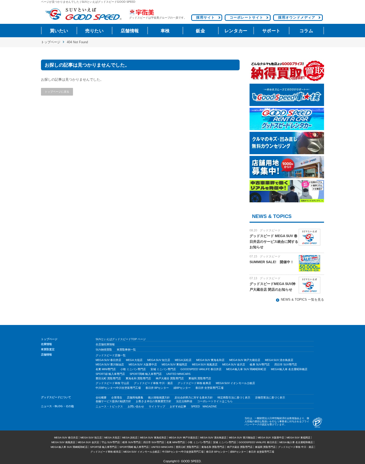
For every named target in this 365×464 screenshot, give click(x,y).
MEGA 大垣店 (134, 359)
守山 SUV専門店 (111, 442)
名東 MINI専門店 (106, 369)
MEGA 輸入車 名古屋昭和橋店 (289, 369)
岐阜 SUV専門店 (260, 364)
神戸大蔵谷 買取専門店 (170, 378)
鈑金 (200, 30)
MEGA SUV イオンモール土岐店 (235, 383)
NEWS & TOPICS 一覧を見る (302, 299)
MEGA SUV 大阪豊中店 (143, 364)
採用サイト (205, 17)
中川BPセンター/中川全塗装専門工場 (118, 387)
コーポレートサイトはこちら (215, 401)
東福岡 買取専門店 (199, 378)
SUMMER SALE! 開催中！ (272, 262)
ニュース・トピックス (109, 406)
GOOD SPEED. (191, 461)
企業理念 (116, 397)
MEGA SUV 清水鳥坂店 (279, 359)
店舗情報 (130, 30)
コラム (306, 30)
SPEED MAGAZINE (204, 406)
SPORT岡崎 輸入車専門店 (146, 373)
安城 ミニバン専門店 (163, 369)
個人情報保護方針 (159, 397)
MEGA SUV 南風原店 (205, 364)
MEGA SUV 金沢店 (233, 364)
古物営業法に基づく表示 (270, 397)
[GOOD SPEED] (83, 14)
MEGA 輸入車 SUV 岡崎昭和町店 (246, 369)
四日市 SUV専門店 (285, 364)
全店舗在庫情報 (105, 344)
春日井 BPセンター (157, 387)
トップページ (50, 42)
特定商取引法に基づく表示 (234, 397)
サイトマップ (157, 406)
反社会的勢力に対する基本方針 (194, 397)
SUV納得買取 (104, 349)
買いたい (59, 30)
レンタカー (236, 30)
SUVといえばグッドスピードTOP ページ (121, 339)
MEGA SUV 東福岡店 (174, 364)
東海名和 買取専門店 (138, 378)
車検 (165, 30)
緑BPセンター (182, 387)
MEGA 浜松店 (183, 359)
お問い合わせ (136, 406)
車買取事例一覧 (126, 349)
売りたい (94, 30)
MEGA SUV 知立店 (158, 359)
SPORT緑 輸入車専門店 (110, 373)
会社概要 (101, 397)
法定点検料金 (184, 401)
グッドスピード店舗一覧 (111, 355)
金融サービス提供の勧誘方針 (113, 401)
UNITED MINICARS (178, 373)
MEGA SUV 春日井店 (108, 359)
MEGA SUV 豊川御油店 (110, 364)
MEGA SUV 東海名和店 (210, 359)
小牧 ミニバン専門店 (133, 369)
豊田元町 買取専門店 (108, 378)
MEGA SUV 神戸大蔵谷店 (244, 359)
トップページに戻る (57, 91)
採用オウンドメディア (296, 17)
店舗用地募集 (135, 397)
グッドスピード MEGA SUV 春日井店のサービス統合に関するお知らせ (274, 241)
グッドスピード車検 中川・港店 (153, 383)
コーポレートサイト (246, 17)
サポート (271, 30)
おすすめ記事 (178, 406)
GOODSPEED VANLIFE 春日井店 (201, 369)
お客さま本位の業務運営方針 (153, 401)
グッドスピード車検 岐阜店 (194, 383)
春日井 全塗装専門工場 (209, 387)
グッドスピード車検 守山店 (112, 383)
